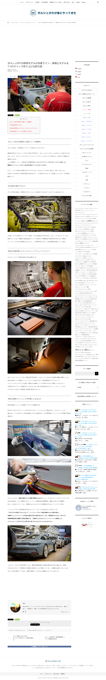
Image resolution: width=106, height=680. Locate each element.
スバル (92, 233)
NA (88, 266)
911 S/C (77, 216)
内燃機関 (77, 270)
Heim (73, 2)
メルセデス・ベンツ (87, 172)
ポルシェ (77, 276)
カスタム (85, 284)
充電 (76, 239)
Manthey (84, 256)
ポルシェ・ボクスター (86, 121)
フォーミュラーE (83, 218)
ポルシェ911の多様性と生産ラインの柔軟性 (21, 121)
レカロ (88, 344)
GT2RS (80, 342)
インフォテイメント (79, 291)
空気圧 (88, 315)
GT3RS (87, 306)
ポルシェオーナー (84, 327)
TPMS (96, 358)
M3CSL (94, 312)
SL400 (92, 231)
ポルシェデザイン (79, 330)
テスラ (86, 160)
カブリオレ (77, 323)
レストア (85, 223)
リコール (89, 233)
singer (86, 309)
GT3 (78, 249)
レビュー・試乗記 (86, 109)
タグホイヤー (91, 239)
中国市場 (91, 266)
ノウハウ (87, 282)
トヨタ (79, 340)
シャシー (95, 237)
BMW (86, 168)
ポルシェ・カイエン (87, 137)
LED (81, 249)
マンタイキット (83, 270)
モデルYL (81, 299)
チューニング (78, 358)
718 (87, 354)
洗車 (87, 340)
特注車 (92, 299)
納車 (94, 332)
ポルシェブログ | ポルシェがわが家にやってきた (52, 677)
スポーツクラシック (79, 309)
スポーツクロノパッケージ (92, 208)
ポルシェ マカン (92, 330)
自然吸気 (96, 328)
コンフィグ (77, 332)
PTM (90, 303)
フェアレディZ (86, 321)
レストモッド (83, 317)
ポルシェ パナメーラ (80, 231)
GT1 (84, 268)
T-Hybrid (93, 358)
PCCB (87, 254)
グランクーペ (95, 214)
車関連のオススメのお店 (56, 2)
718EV (89, 289)
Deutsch (84, 2)
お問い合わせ (66, 2)
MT (90, 297)
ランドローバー (89, 237)
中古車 (90, 293)
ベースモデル (78, 233)
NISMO (87, 303)
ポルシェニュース (21, 630)
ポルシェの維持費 (86, 97)
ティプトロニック (79, 227)
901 (89, 251)
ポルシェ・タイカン (87, 129)
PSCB (76, 327)
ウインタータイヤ (79, 303)
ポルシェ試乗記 (86, 221)
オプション (77, 225)
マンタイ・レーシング (87, 249)
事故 (97, 354)
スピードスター (93, 344)
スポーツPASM (91, 309)
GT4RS (78, 210)
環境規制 (88, 301)
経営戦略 (77, 299)
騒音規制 (92, 321)
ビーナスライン (78, 256)
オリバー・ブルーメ (91, 325)
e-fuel (89, 299)
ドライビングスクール (88, 356)
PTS (86, 325)
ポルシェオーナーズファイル (87, 144)
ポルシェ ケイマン (80, 319)
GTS (87, 216)
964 (93, 229)
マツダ (94, 284)
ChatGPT (90, 274)
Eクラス (96, 239)
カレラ (89, 261)
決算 (83, 282)
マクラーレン (86, 184)
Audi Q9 (80, 282)
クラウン (85, 342)
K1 (87, 342)
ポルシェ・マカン (86, 133)
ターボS (88, 256)
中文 (79, 77)
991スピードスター (88, 332)
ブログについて (29, 2)
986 (85, 237)
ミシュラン (95, 216)
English (78, 2)
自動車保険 (84, 334)
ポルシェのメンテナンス (89, 338)
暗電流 (76, 360)
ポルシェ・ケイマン (87, 125)
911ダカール (88, 358)
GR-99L (79, 356)
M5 (97, 327)
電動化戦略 (95, 241)
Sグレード (93, 354)
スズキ (86, 176)
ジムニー (86, 241)
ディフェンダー (78, 235)
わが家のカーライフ (87, 156)
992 (96, 254)
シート (76, 251)
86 (86, 315)
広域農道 (92, 276)
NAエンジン (84, 266)
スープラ (95, 342)
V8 (85, 319)
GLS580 (94, 218)
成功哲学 (80, 360)
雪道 (76, 249)
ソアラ (96, 221)
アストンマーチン (88, 323)
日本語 (79, 74)
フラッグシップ (94, 247)
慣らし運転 (77, 301)
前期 (90, 327)
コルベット (91, 328)
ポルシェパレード (89, 264)
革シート (95, 356)
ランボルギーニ (87, 191)
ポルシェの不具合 (79, 284)
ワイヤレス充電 (81, 239)
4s (88, 223)
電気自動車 (84, 233)
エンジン (92, 350)
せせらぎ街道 (80, 310)
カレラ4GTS (89, 346)
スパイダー (83, 287)
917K (93, 221)
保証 (88, 334)
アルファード (89, 312)
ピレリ (86, 274)
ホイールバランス (79, 223)
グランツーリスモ (79, 321)
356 (91, 261)
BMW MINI (93, 327)
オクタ (90, 216)
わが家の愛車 (44, 2)
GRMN (87, 293)
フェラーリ (86, 187)
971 (80, 276)
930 (86, 344)
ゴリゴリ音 (83, 301)
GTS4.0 (86, 352)
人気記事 (37, 2)
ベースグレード (79, 241)
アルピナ (96, 280)
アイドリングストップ (80, 208)
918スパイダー (93, 272)
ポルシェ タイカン (80, 315)
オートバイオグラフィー (80, 354)
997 (76, 210)
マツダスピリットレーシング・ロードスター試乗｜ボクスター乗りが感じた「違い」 (86, 411)
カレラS (77, 261)
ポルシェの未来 (78, 293)
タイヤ (76, 282)
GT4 (76, 356)
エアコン (85, 360)
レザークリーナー (79, 258)
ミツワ (93, 323)
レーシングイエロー (79, 295)
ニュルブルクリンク (93, 223)
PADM (83, 293)
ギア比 (94, 235)
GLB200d (77, 237)
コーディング (88, 291)
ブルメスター (86, 243)
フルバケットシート (85, 210)
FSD (89, 352)
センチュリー (91, 245)
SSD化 (88, 247)
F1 (95, 276)
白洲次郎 (83, 276)
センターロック (78, 274)
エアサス (93, 340)
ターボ (76, 340)
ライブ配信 (80, 243)
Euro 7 (81, 323)
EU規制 (82, 332)
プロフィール (64, 612)
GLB (96, 299)
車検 (97, 332)
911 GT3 (77, 280)
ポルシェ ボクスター (91, 278)
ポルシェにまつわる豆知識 (86, 148)
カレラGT (90, 218)
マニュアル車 (92, 254)
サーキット (82, 212)
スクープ (90, 342)
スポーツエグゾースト (85, 305)
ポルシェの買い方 (86, 101)
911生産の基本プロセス (16, 125)
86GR (84, 258)
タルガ (87, 328)
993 (82, 356)
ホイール (77, 218)
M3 (93, 227)
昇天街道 (77, 312)
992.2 (82, 352)
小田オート (77, 272)
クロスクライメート (79, 336)
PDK (91, 301)
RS (76, 297)
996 (79, 327)
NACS (86, 239)
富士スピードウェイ (79, 325)
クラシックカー (88, 295)
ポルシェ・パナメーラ (86, 141)
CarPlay (83, 340)
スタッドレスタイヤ (79, 229)
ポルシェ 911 (31, 630)
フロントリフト (94, 268)
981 (89, 350)
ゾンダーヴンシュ (79, 278)
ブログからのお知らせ (86, 90)
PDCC (83, 235)
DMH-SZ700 (89, 270)
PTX (96, 270)
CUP (92, 280)
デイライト (84, 260)
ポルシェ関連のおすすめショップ (87, 94)
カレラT (83, 358)
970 (76, 310)
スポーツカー (78, 352)
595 (94, 227)
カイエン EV (94, 297)
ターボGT (88, 336)
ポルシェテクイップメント (89, 310)
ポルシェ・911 (14, 630)
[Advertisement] (53, 43)
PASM (94, 249)
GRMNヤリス (78, 260)
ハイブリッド (86, 297)
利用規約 (63, 673)
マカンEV (82, 306)
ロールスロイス (88, 227)
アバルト (93, 336)
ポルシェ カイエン (80, 344)
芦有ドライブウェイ (91, 260)
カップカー (91, 282)
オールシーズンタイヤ (80, 328)
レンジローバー (89, 258)
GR (96, 310)
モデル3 (96, 309)
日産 (87, 180)
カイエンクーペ (88, 225)
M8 (86, 247)
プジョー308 (94, 291)
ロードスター (80, 297)
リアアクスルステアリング (81, 289)
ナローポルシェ (82, 216)
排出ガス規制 (82, 312)
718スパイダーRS (83, 251)
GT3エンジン (78, 287)
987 (84, 303)
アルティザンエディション (81, 245)
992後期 (95, 264)
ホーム (22, 2)
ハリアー (88, 231)
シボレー (82, 237)
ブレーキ (88, 276)
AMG (90, 306)
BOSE (94, 261)
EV (76, 243)
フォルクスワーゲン (87, 164)
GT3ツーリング (89, 235)
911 (85, 336)
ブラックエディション (80, 254)
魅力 (90, 354)
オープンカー (78, 221)
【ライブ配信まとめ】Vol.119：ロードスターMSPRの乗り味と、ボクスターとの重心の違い (86, 477)
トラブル (82, 225)
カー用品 (89, 319)
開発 (76, 334)
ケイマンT (90, 241)
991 (88, 287)
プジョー (79, 334)
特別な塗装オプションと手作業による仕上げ (21, 131)
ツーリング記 (86, 113)
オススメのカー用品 (87, 195)
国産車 (89, 340)
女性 (83, 274)
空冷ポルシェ (88, 229)
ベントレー (90, 284)
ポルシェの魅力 (87, 105)
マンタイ (86, 299)
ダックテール (83, 346)
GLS (84, 278)
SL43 (96, 321)
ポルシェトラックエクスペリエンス (83, 214)
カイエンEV (88, 268)
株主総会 (95, 274)
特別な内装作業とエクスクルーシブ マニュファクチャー (24, 128)
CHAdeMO (77, 346)
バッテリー (86, 330)
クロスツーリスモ (79, 338)
